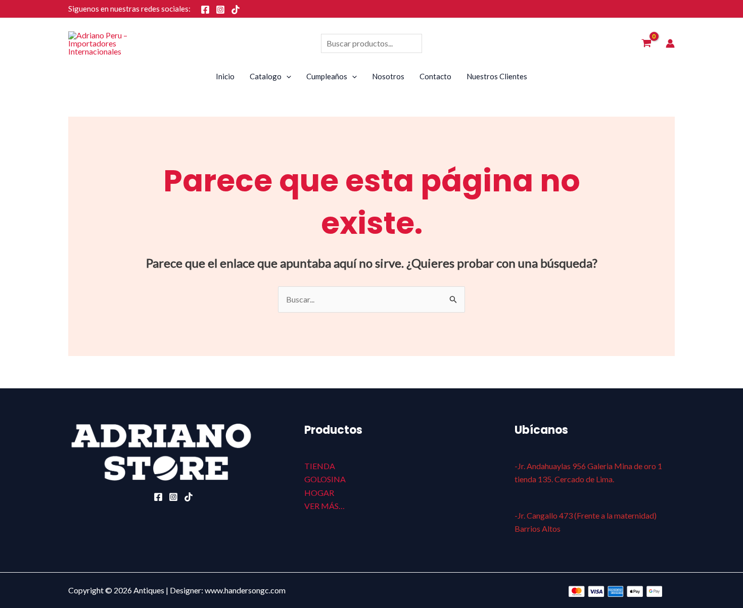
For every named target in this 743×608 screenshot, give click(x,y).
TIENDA (319, 466)
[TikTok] (235, 9)
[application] (286, 76)
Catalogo (266, 76)
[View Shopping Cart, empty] (646, 43)
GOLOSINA (325, 479)
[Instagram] (220, 9)
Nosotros (388, 76)
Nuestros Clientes (497, 76)
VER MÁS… (324, 506)
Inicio (225, 76)
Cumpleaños (326, 76)
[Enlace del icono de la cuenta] (670, 43)
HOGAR (319, 492)
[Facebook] (205, 9)
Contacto (435, 76)
